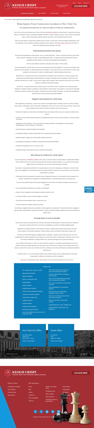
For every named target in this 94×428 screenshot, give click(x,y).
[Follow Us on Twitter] (41, 411)
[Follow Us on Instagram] (58, 411)
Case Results (66, 386)
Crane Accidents (26, 285)
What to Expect (50, 396)
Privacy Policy (66, 395)
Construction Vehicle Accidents (30, 294)
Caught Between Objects (29, 288)
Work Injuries (66, 13)
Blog (30, 389)
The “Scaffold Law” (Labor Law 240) (32, 270)
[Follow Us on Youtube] (47, 411)
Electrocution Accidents (28, 273)
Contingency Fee (50, 391)
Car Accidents (42, 13)
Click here (23, 260)
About (79, 3)
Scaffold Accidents (27, 300)
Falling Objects (26, 282)
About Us (31, 400)
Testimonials (66, 389)
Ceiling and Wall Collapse (29, 306)
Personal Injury (54, 13)
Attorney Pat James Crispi (51, 387)
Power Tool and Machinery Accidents (32, 291)
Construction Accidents (27, 13)
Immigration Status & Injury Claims (51, 400)
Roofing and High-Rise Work (30, 309)
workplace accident (33, 159)
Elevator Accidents (27, 276)
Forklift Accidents (27, 303)
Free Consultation (33, 398)
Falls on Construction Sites (29, 279)
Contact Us (86, 3)
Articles (10, 19)
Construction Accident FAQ (29, 297)
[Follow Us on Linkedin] (52, 411)
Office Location (50, 394)
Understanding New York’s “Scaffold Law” (60, 305)
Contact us (42, 256)
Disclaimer (65, 392)
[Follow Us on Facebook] (35, 411)
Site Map (65, 398)
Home (74, 3)
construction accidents (51, 32)
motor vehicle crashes (63, 43)
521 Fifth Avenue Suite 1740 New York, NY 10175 (28, 336)
